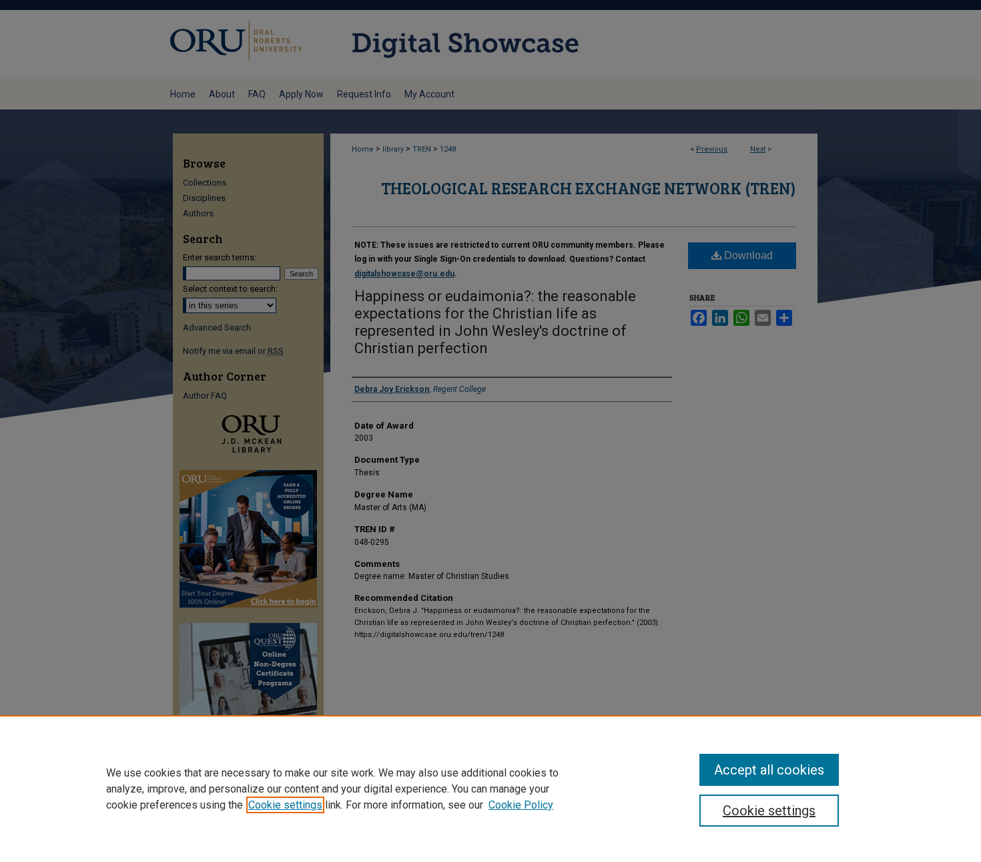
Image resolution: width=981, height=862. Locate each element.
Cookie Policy (520, 805)
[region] (490, 788)
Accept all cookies (769, 770)
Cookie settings (285, 805)
